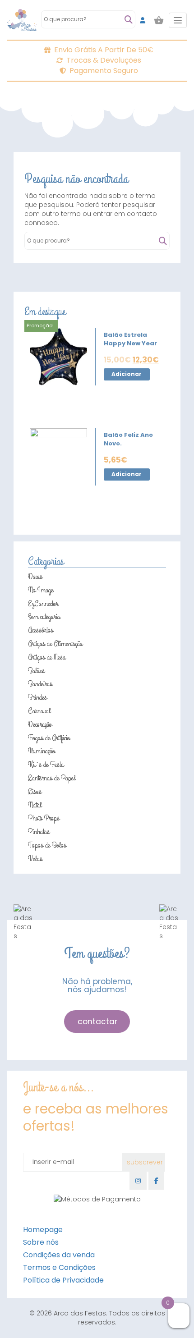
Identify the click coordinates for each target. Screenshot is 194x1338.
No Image (40, 590)
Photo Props (44, 818)
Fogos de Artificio (49, 738)
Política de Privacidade (63, 1280)
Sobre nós (41, 1242)
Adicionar (126, 374)
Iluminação (41, 751)
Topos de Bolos (47, 845)
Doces (35, 576)
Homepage (43, 1229)
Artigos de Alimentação (55, 643)
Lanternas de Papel (51, 778)
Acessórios (40, 630)
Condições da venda (59, 1255)
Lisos (35, 791)
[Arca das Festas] (22, 20)
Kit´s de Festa (46, 764)
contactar (97, 1021)
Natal (35, 805)
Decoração (40, 724)
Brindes (37, 697)
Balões (36, 670)
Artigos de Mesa (46, 657)
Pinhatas (39, 831)
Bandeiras (40, 683)
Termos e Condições (59, 1267)
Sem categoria (44, 616)
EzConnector (43, 603)
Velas (35, 858)
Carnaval (39, 711)
